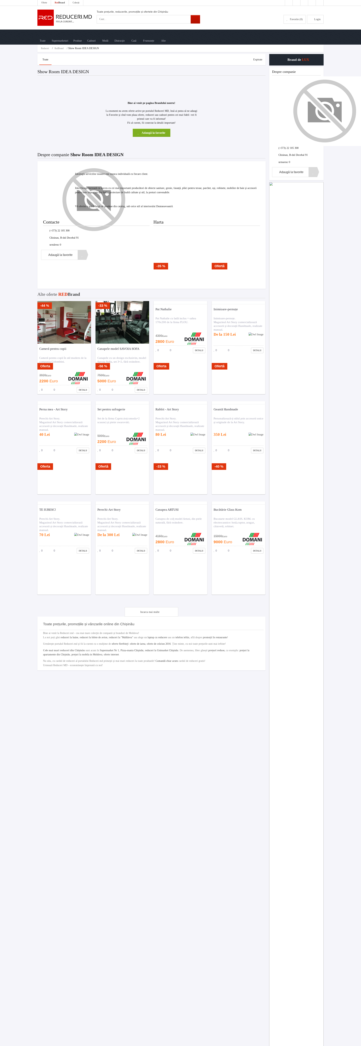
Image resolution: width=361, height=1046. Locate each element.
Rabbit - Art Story (167, 409)
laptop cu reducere (157, 637)
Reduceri (45, 48)
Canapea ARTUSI (167, 509)
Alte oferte (58, 294)
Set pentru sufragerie (111, 409)
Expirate (257, 59)
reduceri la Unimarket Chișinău (161, 650)
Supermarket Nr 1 (109, 650)
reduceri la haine (69, 637)
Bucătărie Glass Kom (228, 509)
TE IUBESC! (47, 509)
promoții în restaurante (215, 637)
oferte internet (111, 654)
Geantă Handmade (226, 409)
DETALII (83, 390)
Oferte (44, 2)
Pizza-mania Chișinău (132, 650)
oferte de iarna (137, 643)
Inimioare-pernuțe (226, 309)
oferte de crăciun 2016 (159, 643)
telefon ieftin (182, 637)
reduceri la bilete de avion (93, 637)
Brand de (298, 60)
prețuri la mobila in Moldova (86, 654)
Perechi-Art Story (109, 509)
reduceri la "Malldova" (121, 637)
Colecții (76, 2)
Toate (45, 59)
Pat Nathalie (163, 309)
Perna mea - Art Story (53, 409)
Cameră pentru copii (52, 349)
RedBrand (59, 48)
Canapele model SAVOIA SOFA (118, 349)
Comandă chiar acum (166, 661)
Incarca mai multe (149, 612)
